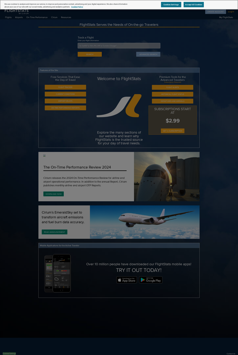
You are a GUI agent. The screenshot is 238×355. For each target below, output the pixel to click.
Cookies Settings (171, 4)
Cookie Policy (77, 7)
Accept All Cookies (193, 4)
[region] (119, 5)
